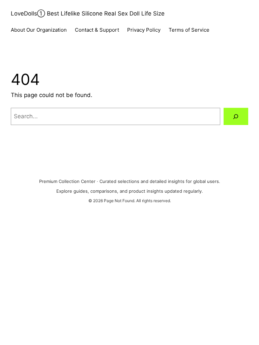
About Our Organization (39, 30)
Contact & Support (97, 30)
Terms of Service (189, 30)
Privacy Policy (144, 30)
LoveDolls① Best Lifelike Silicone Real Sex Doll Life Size (88, 13)
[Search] (236, 116)
